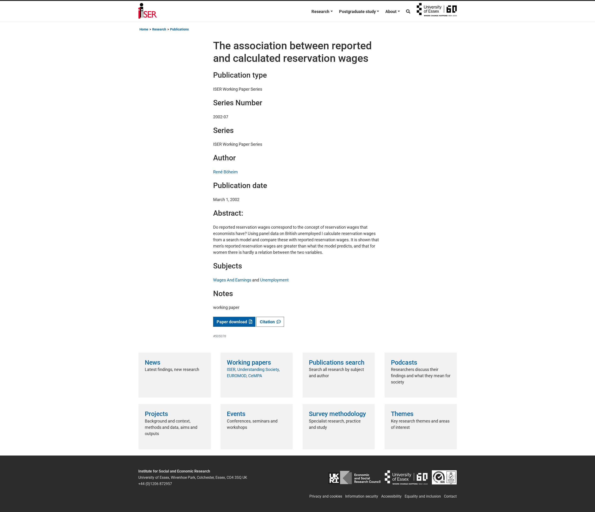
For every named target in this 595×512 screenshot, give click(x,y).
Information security (361, 496)
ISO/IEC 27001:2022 (444, 477)
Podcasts (404, 362)
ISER (231, 369)
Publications (179, 29)
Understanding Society (258, 369)
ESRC (354, 477)
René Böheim (225, 171)
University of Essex (437, 11)
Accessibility (391, 496)
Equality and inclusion (423, 496)
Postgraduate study (357, 11)
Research (320, 11)
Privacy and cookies (325, 496)
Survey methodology (337, 414)
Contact (450, 496)
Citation (268, 321)
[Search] (408, 11)
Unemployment (274, 279)
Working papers (249, 362)
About (391, 11)
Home (143, 29)
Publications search (336, 362)
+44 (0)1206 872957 (155, 484)
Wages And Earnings (232, 279)
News (152, 362)
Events (236, 414)
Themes (402, 414)
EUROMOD (236, 375)
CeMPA (255, 375)
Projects (156, 414)
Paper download (233, 321)
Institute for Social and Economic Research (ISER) (147, 11)
